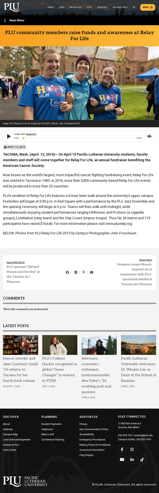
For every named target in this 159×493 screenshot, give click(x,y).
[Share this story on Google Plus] (76, 272)
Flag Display (86, 455)
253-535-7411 (125, 435)
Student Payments (51, 424)
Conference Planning (52, 439)
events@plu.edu (144, 435)
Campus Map (10, 434)
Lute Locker (9, 449)
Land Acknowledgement (16, 439)
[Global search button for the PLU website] (134, 7)
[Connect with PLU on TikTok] (142, 460)
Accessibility (87, 434)
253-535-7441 (143, 439)
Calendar (8, 429)
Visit (61, 7)
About (6, 424)
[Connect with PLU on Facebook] (122, 449)
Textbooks (47, 429)
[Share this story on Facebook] (68, 272)
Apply (51, 7)
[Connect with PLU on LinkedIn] (132, 460)
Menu (146, 7)
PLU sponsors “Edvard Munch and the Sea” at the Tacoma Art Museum (23, 274)
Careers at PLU (11, 444)
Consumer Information (92, 449)
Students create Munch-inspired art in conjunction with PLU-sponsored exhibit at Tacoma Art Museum (134, 274)
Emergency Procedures (92, 439)
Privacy (83, 424)
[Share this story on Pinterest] (84, 272)
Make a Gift (47, 434)
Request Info (120, 7)
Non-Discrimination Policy (94, 429)
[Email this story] (91, 272)
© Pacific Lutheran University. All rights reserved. (124, 484)
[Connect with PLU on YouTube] (122, 460)
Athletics (102, 7)
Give (89, 7)
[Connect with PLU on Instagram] (132, 449)
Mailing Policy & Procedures (95, 444)
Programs (75, 7)
